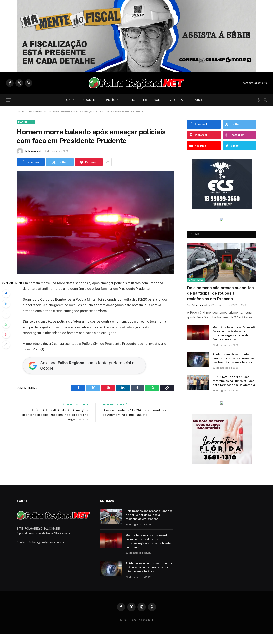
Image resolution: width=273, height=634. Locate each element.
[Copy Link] (6, 345)
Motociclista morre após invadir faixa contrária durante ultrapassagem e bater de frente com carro (234, 333)
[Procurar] (265, 100)
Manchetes (25, 122)
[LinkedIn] (6, 314)
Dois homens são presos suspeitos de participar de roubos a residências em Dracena (220, 293)
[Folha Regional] (136, 83)
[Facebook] (6, 294)
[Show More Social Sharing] (108, 162)
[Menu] (8, 100)
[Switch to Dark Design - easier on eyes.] (258, 100)
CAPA (70, 100)
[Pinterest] (6, 334)
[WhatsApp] (6, 324)
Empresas (151, 100)
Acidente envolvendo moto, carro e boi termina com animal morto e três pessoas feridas (234, 358)
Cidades (89, 100)
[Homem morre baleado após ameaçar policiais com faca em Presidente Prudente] (95, 222)
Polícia (112, 100)
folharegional (33, 151)
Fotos (130, 100)
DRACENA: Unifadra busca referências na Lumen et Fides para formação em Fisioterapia (234, 381)
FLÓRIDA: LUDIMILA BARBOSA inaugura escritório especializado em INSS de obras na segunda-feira (55, 414)
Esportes (198, 100)
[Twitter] (6, 304)
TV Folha (175, 100)
